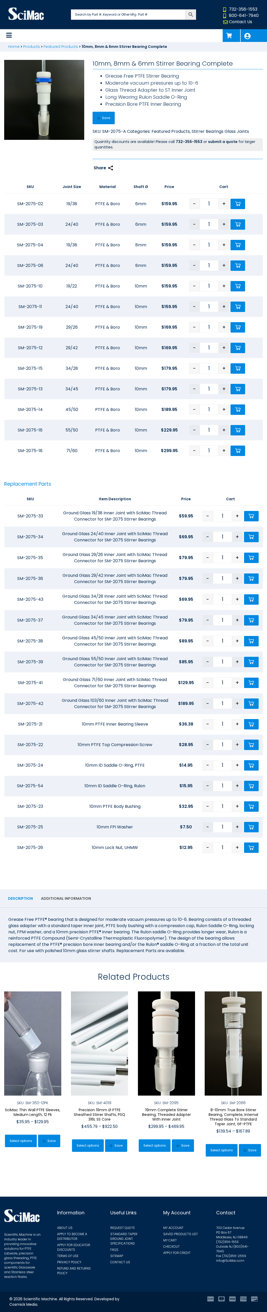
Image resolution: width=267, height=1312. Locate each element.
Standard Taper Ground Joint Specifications (123, 1239)
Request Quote (122, 1228)
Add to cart (237, 204)
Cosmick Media (23, 1304)
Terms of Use (67, 1256)
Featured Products (61, 46)
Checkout (171, 1246)
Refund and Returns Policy (74, 1270)
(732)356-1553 (227, 1242)
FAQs (114, 1249)
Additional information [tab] (66, 898)
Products (31, 46)
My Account (254, 35)
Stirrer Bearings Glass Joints (220, 131)
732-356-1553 (243, 9)
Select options (21, 1141)
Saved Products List (180, 1234)
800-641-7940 (244, 15)
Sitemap (116, 1256)
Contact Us (240, 22)
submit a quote (223, 141)
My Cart (170, 1240)
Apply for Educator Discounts (73, 1247)
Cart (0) (231, 35)
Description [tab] (20, 898)
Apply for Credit (177, 1253)
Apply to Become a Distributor (72, 1236)
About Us (64, 1228)
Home (14, 46)
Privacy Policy (69, 1262)
